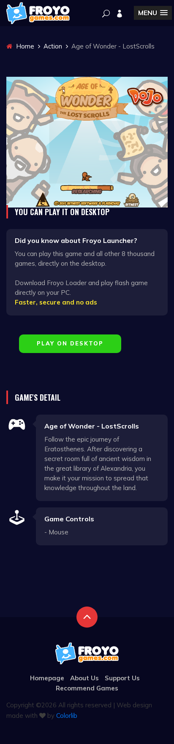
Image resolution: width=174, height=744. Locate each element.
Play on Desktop (70, 343)
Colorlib (66, 716)
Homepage (47, 678)
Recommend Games (87, 688)
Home (24, 46)
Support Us (122, 678)
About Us (84, 678)
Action (53, 46)
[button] (153, 13)
